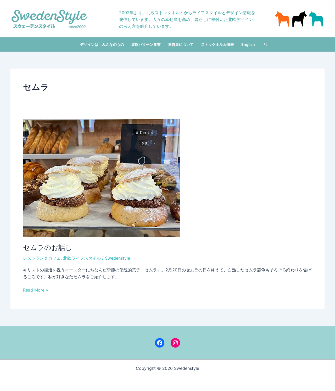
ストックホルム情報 (217, 44)
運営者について (181, 44)
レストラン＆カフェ (42, 258)
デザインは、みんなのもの (102, 44)
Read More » (35, 290)
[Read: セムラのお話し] (101, 177)
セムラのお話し (47, 247)
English (248, 44)
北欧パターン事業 (146, 44)
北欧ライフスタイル (82, 258)
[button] (266, 44)
